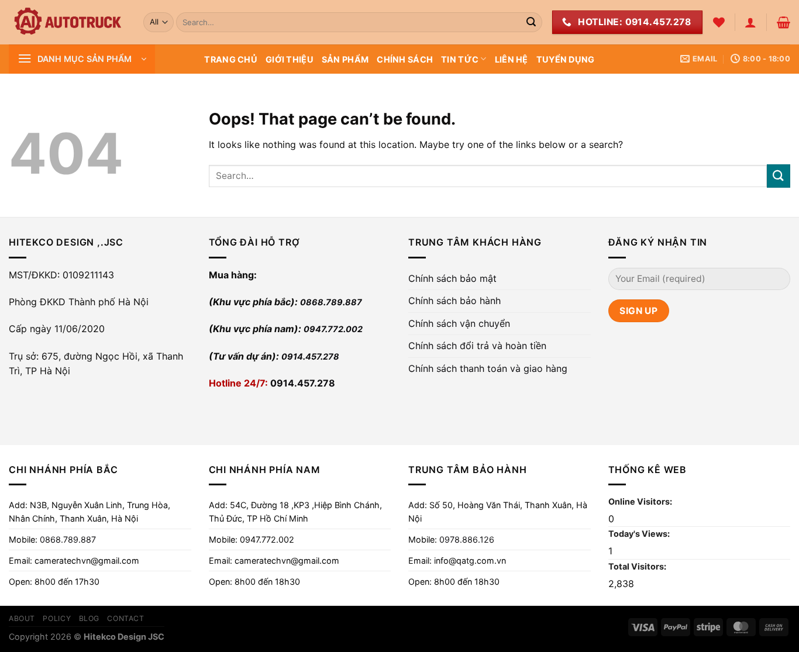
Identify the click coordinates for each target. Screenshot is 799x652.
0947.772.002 (333, 329)
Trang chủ (230, 59)
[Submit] (531, 22)
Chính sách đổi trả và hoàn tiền (477, 345)
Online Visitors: (641, 501)
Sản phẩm (345, 59)
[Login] (750, 22)
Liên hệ (511, 59)
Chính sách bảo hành (454, 300)
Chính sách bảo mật (452, 278)
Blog (89, 618)
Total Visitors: (638, 566)
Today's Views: (639, 534)
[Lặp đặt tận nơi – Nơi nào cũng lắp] (67, 22)
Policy (57, 618)
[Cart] (783, 22)
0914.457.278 (310, 356)
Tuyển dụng (565, 59)
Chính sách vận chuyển (459, 323)
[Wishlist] (719, 22)
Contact (125, 618)
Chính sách (405, 59)
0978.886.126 (466, 539)
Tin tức (459, 59)
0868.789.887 (331, 302)
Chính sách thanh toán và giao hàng (487, 368)
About (22, 618)
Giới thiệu (290, 59)
